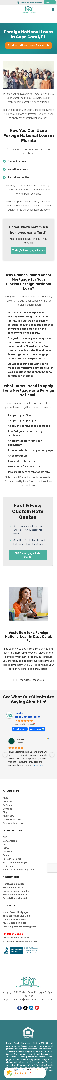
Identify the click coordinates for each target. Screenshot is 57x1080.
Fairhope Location (13, 823)
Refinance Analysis (13, 887)
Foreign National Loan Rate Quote (28, 45)
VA (4, 844)
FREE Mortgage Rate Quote (28, 555)
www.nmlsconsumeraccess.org (20, 941)
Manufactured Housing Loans (19, 869)
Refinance (8, 805)
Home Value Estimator (15, 894)
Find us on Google (13, 934)
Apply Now (50, 2)
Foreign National (12, 859)
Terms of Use (16, 999)
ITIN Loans (8, 866)
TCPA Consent (47, 999)
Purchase (8, 801)
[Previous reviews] (5, 754)
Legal (5, 999)
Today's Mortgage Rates (28, 250)
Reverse (7, 851)
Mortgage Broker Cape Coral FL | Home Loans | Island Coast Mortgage (28, 9)
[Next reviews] (52, 754)
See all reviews (19, 729)
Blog (5, 812)
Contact (7, 808)
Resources (11, 877)
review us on (35, 729)
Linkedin (31, 1008)
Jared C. (20, 739)
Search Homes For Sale (15, 898)
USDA (6, 848)
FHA (5, 837)
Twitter (25, 1008)
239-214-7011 (26, 664)
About (6, 798)
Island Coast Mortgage (27, 716)
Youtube (37, 1008)
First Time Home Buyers (16, 862)
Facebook (19, 1008)
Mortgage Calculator (14, 884)
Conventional (10, 841)
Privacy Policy (31, 999)
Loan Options (12, 830)
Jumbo (6, 855)
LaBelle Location (12, 819)
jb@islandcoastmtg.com (23, 926)
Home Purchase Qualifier (16, 891)
